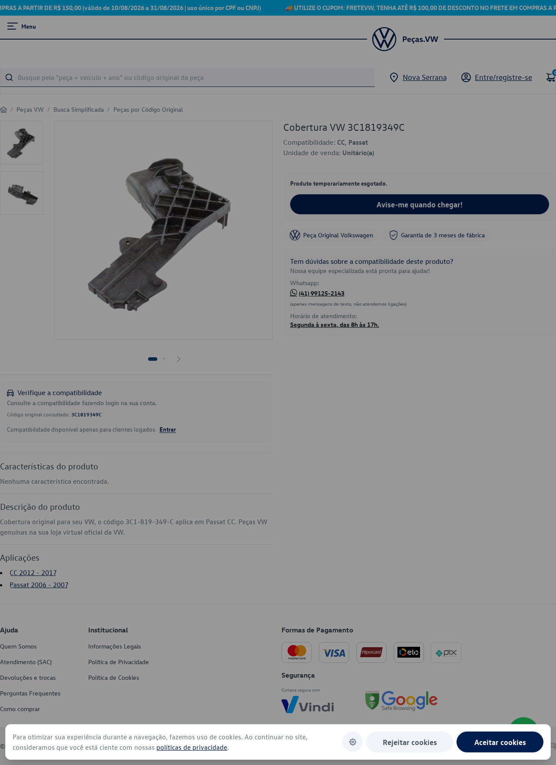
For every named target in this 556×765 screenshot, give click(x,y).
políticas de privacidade (191, 747)
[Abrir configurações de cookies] (352, 742)
